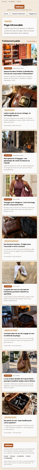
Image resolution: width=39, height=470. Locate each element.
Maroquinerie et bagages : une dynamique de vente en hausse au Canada (17, 161)
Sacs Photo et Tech (10, 417)
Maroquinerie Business (11, 241)
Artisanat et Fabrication (18, 14)
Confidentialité (8, 458)
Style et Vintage (9, 110)
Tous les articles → (32, 41)
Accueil (6, 456)
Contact (19, 1)
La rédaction (12, 1)
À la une (6, 14)
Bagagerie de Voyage (11, 330)
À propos (4, 1)
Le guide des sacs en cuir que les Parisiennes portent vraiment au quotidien (16, 292)
